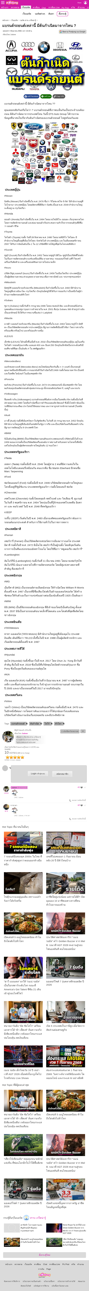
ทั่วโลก (58, 724)
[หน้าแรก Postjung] (12, 2)
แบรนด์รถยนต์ (18, 724)
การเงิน (41, 1269)
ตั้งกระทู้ (62, 14)
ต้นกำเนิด (34, 724)
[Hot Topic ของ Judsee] (8, 742)
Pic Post (65, 8)
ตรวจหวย (15, 7)
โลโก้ (47, 724)
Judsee (13, 34)
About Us (81, 1281)
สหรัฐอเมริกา (39, 348)
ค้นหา (51, 14)
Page (48, 1269)
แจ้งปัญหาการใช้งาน (41, 1286)
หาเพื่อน (36, 7)
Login (38, 773)
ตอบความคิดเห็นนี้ (79, 800)
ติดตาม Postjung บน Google (73, 32)
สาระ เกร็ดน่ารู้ (37, 1217)
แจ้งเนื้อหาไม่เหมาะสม (60, 1286)
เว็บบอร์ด (26, 7)
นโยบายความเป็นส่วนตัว (32, 1281)
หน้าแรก (4, 7)
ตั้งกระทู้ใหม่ (44, 1255)
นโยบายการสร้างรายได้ (66, 1281)
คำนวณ (81, 7)
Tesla (9, 458)
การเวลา (14, 805)
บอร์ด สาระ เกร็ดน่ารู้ (28, 20)
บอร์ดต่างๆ (40, 14)
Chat (44, 8)
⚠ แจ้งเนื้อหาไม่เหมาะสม (69, 731)
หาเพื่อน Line (54, 7)
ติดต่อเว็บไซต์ (26, 1286)
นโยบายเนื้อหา (49, 1281)
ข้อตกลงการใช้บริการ (12, 1281)
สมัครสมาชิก (62, 774)
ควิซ (73, 7)
